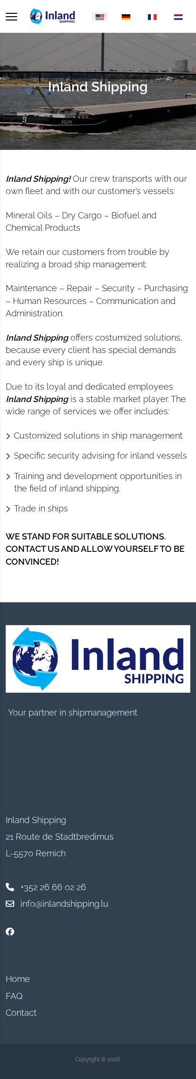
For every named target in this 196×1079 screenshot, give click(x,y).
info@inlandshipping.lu (64, 904)
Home (18, 979)
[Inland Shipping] (53, 16)
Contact (21, 1013)
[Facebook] (10, 932)
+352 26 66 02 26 (53, 887)
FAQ (14, 996)
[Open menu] (11, 16)
